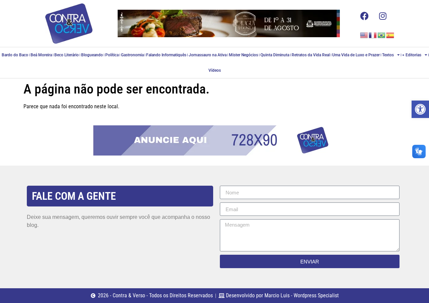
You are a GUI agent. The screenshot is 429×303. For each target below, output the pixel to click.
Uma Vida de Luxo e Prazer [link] (356, 55)
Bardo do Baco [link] (15, 55)
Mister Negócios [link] (243, 55)
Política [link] (112, 55)
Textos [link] (388, 55)
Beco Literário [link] (66, 55)
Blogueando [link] (92, 55)
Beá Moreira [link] (41, 55)
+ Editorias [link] (411, 55)
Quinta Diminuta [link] (274, 55)
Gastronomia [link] (132, 55)
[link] (420, 109)
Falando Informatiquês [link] (166, 55)
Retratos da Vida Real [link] (311, 55)
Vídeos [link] (214, 70)
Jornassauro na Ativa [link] (208, 55)
